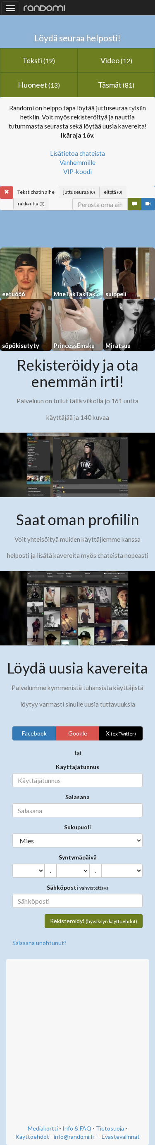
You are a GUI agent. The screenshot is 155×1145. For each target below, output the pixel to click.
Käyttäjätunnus (77, 766)
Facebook (34, 733)
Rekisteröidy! (93, 920)
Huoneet (39, 84)
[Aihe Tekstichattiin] (134, 204)
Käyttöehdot (32, 1136)
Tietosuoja (110, 1128)
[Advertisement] (77, 1042)
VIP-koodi (77, 171)
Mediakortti (43, 1128)
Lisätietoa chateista (77, 153)
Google (77, 733)
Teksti (38, 60)
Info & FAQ (76, 1128)
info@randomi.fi (74, 1136)
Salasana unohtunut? (39, 942)
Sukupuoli (77, 827)
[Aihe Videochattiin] (148, 204)
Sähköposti (62, 887)
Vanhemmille (77, 162)
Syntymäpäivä (78, 857)
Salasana (77, 796)
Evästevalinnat (121, 1136)
